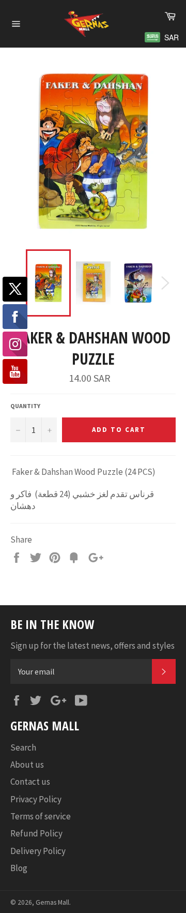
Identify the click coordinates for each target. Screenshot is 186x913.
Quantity (25, 406)
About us (27, 764)
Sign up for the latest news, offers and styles (92, 645)
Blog (18, 868)
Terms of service (40, 816)
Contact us (30, 781)
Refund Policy (36, 833)
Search (23, 747)
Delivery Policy (38, 851)
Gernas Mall (52, 902)
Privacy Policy (35, 799)
